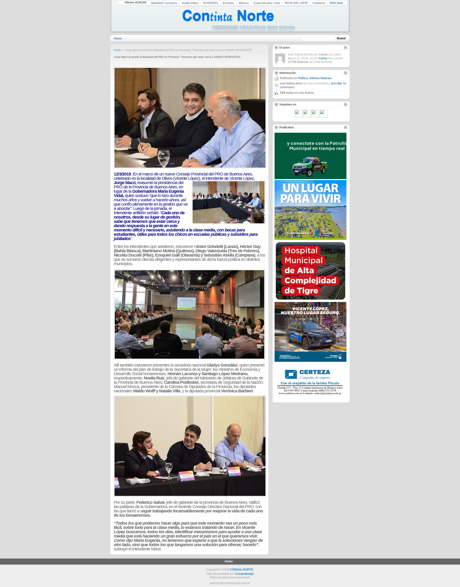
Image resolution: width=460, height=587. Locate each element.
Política (303, 78)
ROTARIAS (210, 3)
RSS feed (336, 3)
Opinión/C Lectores (164, 3)
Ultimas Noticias (320, 78)
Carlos (323, 58)
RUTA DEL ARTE (296, 3)
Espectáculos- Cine (266, 3)
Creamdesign (244, 574)
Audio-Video (190, 3)
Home (118, 38)
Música (244, 3)
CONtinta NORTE (241, 569)
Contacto (319, 3)
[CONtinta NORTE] (239, 21)
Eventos (228, 3)
